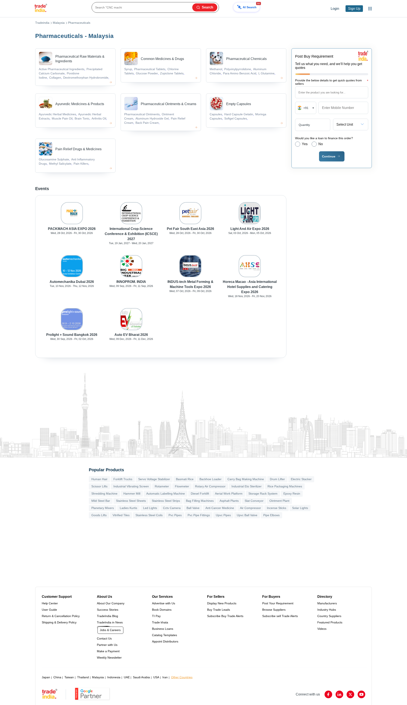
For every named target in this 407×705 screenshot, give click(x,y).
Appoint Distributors (165, 641)
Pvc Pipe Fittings (199, 515)
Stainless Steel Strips (166, 500)
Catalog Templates (164, 635)
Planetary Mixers (102, 508)
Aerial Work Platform (229, 493)
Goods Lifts (99, 515)
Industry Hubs (326, 609)
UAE (127, 677)
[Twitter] (350, 694)
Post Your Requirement (277, 603)
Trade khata (160, 622)
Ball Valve (193, 508)
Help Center (50, 603)
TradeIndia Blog (107, 616)
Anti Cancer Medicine (219, 508)
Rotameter (162, 486)
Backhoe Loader (210, 479)
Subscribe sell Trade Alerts (280, 616)
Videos (321, 628)
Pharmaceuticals (79, 22)
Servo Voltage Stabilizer (154, 479)
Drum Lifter (277, 479)
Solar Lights (300, 508)
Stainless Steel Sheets (131, 500)
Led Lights (150, 508)
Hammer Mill (131, 493)
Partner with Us (107, 645)
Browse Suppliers (274, 609)
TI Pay (156, 616)
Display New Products (221, 603)
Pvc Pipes (175, 515)
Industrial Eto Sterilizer (246, 486)
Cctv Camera (172, 508)
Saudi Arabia (141, 677)
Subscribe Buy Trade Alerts (225, 616)
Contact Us (104, 638)
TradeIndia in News (110, 622)
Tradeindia (42, 22)
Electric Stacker (301, 479)
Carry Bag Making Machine (245, 479)
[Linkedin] (339, 694)
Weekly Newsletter (109, 657)
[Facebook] (328, 694)
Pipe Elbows (271, 515)
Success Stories (107, 609)
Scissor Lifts (99, 486)
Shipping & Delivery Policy (59, 622)
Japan (46, 677)
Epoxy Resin (291, 493)
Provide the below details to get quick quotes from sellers (331, 82)
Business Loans (162, 628)
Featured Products (329, 622)
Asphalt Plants (229, 500)
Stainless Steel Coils (149, 515)
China (57, 677)
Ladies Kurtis (128, 508)
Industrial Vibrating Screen (131, 486)
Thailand (83, 677)
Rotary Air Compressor (210, 486)
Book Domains (161, 609)
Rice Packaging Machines (285, 486)
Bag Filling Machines (200, 500)
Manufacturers (327, 603)
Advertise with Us (163, 603)
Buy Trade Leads (218, 609)
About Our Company (110, 603)
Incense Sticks (276, 508)
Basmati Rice (185, 479)
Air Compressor (250, 508)
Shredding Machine (104, 493)
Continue (328, 156)
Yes (305, 144)
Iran (165, 677)
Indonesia (113, 677)
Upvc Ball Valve (247, 515)
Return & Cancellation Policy (61, 616)
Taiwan (69, 677)
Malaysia (59, 22)
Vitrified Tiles (121, 515)
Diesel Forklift (200, 493)
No (320, 144)
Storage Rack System (262, 493)
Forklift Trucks (122, 479)
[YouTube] (361, 694)
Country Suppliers (329, 616)
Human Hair (99, 479)
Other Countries (181, 677)
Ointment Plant (279, 500)
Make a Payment (108, 651)
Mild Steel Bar (100, 500)
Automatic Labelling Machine (165, 493)
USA (156, 677)
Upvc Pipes (223, 515)
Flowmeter (182, 486)
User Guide (49, 609)
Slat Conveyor (254, 500)
